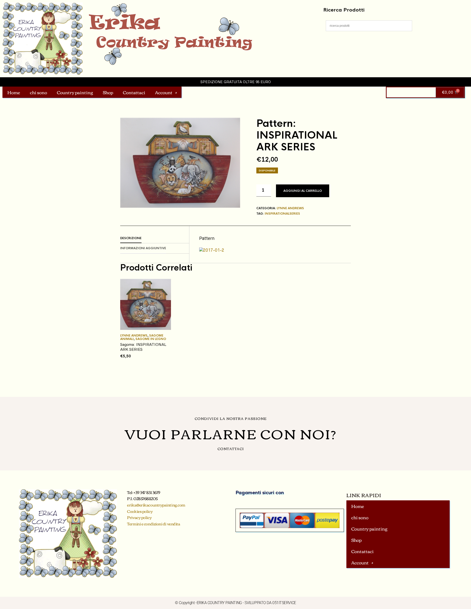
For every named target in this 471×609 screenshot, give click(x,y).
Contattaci (134, 92)
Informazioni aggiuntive (143, 248)
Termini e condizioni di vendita (153, 523)
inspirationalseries (282, 214)
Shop (108, 92)
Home (13, 92)
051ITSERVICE (284, 602)
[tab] (154, 238)
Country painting (75, 92)
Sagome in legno (150, 339)
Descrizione (131, 238)
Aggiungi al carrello (302, 191)
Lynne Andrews (290, 208)
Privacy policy (139, 517)
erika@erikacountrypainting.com (156, 504)
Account (163, 92)
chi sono (38, 92)
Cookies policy (140, 511)
